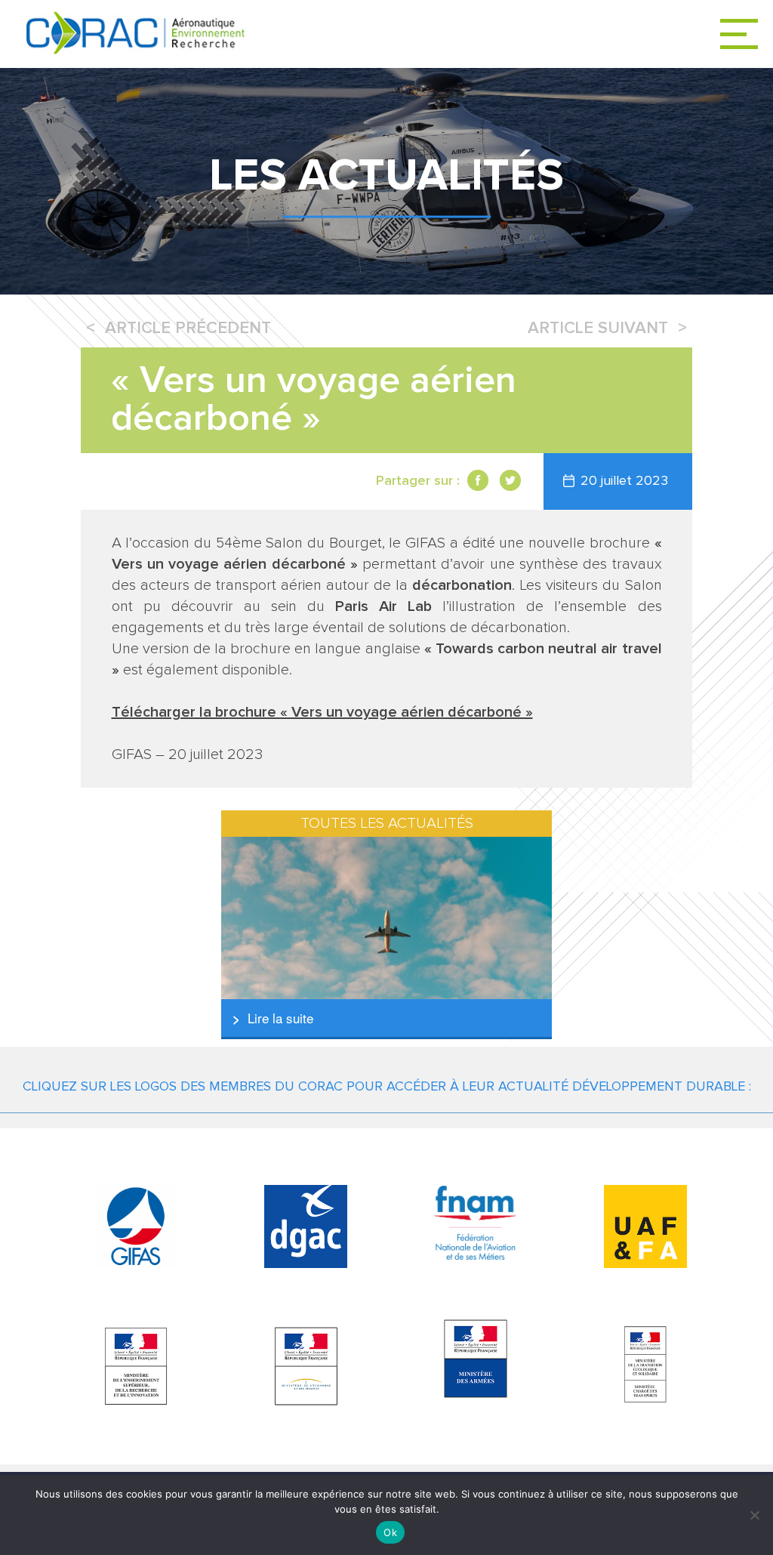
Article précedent (188, 328)
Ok (390, 1532)
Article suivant (598, 328)
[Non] (754, 1515)
